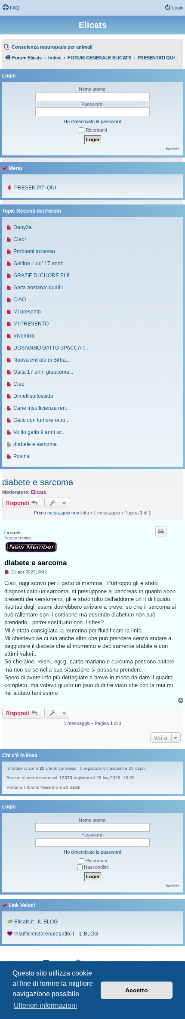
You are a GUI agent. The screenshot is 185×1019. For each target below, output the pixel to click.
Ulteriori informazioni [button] (45, 1005)
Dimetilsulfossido (33, 396)
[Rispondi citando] (160, 531)
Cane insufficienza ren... (41, 408)
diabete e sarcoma (37, 482)
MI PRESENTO (31, 324)
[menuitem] (10, 8)
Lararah (12, 532)
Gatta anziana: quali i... (40, 288)
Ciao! (19, 239)
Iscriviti (172, 148)
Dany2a (22, 227)
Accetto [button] (136, 990)
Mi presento (27, 312)
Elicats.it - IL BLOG (36, 922)
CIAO (19, 300)
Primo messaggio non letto (61, 512)
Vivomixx (23, 336)
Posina (21, 456)
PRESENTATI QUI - (36, 188)
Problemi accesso (34, 251)
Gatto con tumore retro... (41, 420)
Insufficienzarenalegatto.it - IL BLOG (56, 934)
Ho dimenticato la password (92, 121)
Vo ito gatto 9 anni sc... (39, 432)
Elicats (38, 492)
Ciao (19, 384)
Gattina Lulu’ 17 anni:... (40, 263)
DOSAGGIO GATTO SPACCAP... (50, 348)
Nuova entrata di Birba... (41, 360)
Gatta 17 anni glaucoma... (43, 372)
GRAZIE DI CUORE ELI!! (42, 276)
